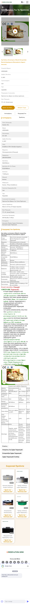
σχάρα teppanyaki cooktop (10, 457)
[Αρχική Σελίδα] (15, 554)
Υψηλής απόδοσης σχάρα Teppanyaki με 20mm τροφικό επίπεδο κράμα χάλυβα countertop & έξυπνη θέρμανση (22, 486)
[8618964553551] (22, 562)
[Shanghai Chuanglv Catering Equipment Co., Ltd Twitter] (3, 562)
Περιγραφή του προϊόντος (22, 114)
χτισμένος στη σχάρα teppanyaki (12, 449)
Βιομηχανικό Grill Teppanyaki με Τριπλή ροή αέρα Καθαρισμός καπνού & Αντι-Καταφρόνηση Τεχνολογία (7, 536)
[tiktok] (18, 562)
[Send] (27, 601)
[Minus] (28, 566)
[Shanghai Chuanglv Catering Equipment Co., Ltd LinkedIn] (10, 562)
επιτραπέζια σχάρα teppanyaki (11, 453)
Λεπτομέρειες (8, 113)
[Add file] (2, 601)
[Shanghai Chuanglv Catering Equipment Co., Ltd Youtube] (14, 562)
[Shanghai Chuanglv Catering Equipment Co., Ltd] (6, 2)
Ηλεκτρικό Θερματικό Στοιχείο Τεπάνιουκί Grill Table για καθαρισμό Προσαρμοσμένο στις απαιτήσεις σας (7, 486)
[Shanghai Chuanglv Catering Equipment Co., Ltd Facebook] (6, 562)
